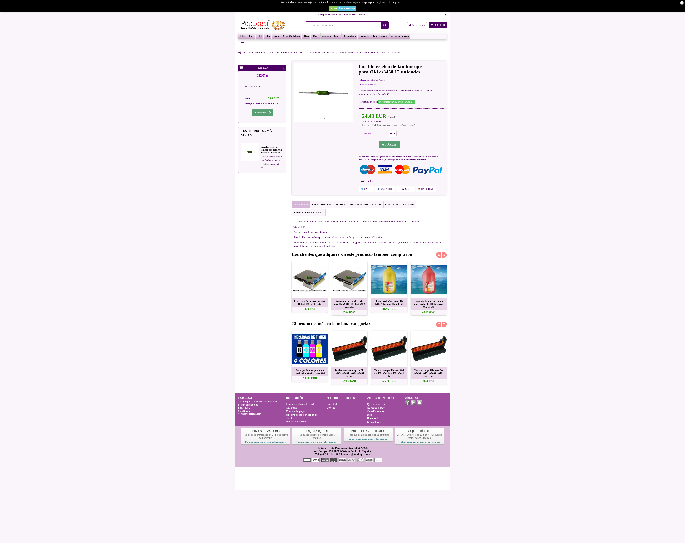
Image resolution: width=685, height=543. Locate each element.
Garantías (291, 407)
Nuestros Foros (376, 407)
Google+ (407, 189)
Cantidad (366, 133)
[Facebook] (407, 402)
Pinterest (426, 189)
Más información (347, 8)
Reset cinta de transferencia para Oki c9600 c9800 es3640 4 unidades (349, 304)
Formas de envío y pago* (309, 212)
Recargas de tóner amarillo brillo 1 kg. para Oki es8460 (389, 302)
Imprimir (370, 181)
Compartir (386, 189)
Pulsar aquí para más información (265, 441)
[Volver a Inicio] (239, 52)
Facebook (372, 418)
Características (321, 204)
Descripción (301, 204)
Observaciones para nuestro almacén (358, 204)
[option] (310, 287)
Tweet (367, 189)
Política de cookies (296, 421)
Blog (369, 414)
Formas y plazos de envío (300, 404)
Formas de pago (295, 411)
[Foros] (419, 402)
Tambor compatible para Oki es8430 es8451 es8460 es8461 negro (349, 373)
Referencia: (364, 79)
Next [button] (444, 255)
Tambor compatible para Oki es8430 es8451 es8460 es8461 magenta (429, 373)
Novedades (333, 404)
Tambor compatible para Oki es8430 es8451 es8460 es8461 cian (389, 373)
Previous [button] (438, 255)
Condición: (364, 84)
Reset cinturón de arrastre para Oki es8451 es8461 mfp (310, 302)
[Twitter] (413, 402)
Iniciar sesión (418, 25)
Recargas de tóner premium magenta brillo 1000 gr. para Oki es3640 (428, 304)
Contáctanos (374, 421)
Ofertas (331, 407)
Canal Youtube (375, 411)
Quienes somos (376, 404)
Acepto (333, 8)
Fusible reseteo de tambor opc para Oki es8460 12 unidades (271, 150)
